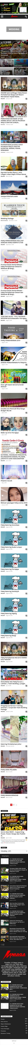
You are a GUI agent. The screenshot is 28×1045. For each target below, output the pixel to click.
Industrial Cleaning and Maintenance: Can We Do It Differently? (17, 922)
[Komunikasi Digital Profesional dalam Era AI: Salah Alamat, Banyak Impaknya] (5, 888)
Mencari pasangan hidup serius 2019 (14, 503)
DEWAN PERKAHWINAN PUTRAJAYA (14, 363)
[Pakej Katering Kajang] (14, 605)
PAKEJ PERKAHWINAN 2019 (10, 340)
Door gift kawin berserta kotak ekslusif (12, 386)
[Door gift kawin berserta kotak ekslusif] (14, 376)
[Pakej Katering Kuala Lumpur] (14, 538)
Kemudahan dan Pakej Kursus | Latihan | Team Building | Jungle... (13, 683)
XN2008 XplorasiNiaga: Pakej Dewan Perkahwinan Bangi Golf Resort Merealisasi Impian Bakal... (14, 95)
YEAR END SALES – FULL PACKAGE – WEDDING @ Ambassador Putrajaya (14, 317)
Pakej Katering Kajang (9, 613)
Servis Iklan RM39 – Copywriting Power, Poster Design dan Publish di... (13, 834)
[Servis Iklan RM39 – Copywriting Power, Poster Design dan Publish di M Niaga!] (14, 821)
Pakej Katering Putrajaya (10, 569)
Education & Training (5, 1033)
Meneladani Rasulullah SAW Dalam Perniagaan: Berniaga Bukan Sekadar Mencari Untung (18, 930)
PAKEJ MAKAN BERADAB (9, 795)
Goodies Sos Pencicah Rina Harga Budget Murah (13, 410)
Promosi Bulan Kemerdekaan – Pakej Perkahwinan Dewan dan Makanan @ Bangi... (12, 292)
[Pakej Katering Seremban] (14, 516)
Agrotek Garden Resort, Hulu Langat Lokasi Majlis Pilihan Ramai (13, 173)
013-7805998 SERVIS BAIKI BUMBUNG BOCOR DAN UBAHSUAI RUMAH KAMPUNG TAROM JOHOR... (17, 861)
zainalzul (3, 152)
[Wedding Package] (14, 210)
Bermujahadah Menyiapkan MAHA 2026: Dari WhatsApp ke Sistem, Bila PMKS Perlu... (18, 938)
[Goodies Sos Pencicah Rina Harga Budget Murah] (14, 400)
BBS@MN (3, 57)
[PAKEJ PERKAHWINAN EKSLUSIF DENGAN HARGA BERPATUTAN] (14, 232)
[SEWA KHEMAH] (21, 64)
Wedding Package (7, 218)
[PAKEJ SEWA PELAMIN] (14, 759)
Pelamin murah (6, 481)
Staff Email (14, 1040)
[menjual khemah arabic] (14, 188)
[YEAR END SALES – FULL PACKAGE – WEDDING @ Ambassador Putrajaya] (14, 308)
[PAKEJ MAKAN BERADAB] (14, 785)
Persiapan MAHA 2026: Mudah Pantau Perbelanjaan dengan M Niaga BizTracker (18, 870)
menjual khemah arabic (9, 196)
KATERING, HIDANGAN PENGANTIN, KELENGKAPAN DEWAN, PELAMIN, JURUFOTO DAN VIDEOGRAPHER (14, 457)
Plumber (3, 1019)
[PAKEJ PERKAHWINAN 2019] (14, 332)
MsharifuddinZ (4, 220)
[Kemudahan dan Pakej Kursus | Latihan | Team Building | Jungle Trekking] (14, 673)
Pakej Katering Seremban (10, 525)
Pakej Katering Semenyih (10, 591)
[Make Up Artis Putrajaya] (14, 424)
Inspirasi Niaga (4, 1026)
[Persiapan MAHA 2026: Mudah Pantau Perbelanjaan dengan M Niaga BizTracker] (5, 871)
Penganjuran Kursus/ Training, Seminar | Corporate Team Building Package (14, 708)
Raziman (3, 124)
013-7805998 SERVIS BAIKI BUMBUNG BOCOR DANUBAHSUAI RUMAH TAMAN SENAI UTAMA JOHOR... (18, 879)
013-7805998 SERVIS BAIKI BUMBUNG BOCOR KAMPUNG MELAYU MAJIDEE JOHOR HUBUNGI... (17, 896)
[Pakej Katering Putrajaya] (14, 560)
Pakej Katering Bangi (8, 636)
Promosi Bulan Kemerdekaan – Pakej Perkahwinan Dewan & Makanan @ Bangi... (12, 266)
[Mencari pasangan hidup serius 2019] (14, 494)
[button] (25, 16)
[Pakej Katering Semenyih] (14, 582)
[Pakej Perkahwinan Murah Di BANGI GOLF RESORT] (14, 649)
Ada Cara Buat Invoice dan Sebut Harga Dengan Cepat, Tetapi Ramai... (17, 904)
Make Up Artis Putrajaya (10, 433)
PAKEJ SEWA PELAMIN (9, 770)
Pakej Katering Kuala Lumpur (11, 547)
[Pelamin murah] (14, 472)
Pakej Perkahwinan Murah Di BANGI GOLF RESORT (14, 659)
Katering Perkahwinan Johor (11, 744)
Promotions (3, 1031)
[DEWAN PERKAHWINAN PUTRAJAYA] (14, 354)
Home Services (4, 1021)
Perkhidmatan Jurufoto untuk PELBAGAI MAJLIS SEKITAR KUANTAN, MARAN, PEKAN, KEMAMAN (12, 147)
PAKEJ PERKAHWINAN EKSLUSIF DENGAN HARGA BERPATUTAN (12, 242)
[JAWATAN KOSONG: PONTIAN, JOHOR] (7, 72)
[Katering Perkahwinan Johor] (14, 729)
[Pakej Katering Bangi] (14, 627)
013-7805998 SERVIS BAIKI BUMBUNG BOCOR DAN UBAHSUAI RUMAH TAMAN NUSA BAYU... (18, 987)
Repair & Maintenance (6, 1024)
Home (2, 20)
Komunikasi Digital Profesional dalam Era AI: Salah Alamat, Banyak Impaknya (18, 887)
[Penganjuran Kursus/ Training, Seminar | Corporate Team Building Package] (14, 697)
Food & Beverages (5, 1028)
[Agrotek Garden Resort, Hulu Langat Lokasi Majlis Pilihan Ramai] (14, 164)
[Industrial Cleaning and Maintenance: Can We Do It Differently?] (5, 923)
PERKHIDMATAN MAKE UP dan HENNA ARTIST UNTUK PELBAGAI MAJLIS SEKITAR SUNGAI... (13, 121)
